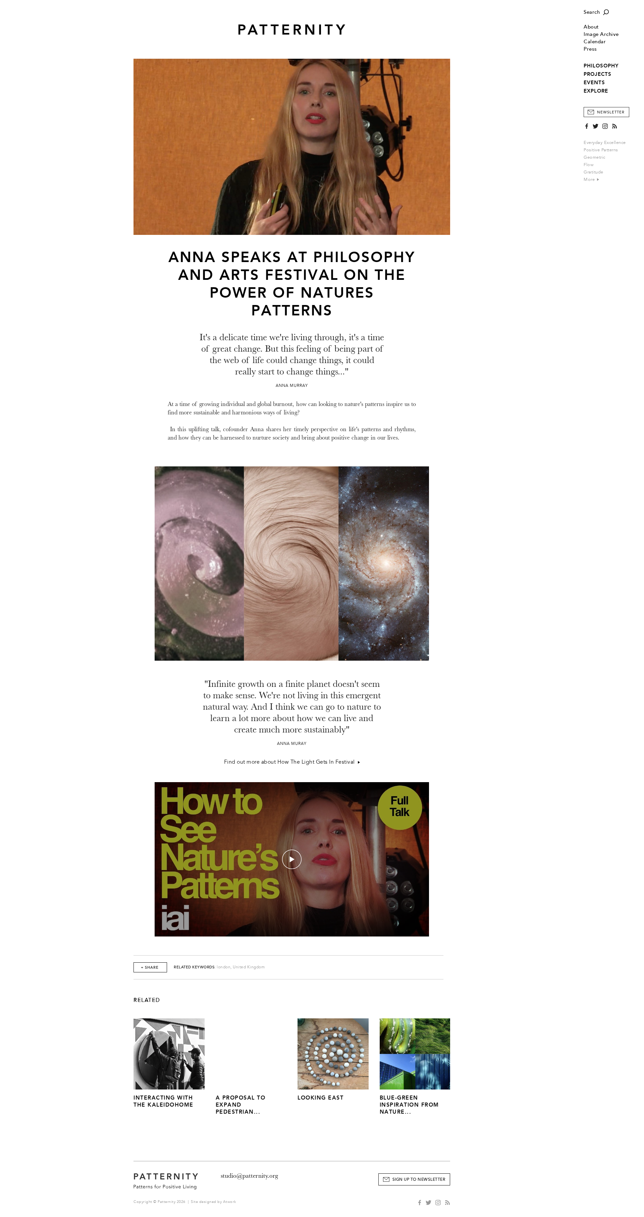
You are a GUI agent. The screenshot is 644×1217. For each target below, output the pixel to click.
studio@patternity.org (249, 1175)
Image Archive (601, 34)
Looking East (320, 1098)
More (590, 179)
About (591, 27)
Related (146, 1000)
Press (590, 49)
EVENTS (594, 83)
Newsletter (611, 112)
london (223, 967)
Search (592, 12)
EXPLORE (596, 91)
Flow (588, 164)
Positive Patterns (601, 150)
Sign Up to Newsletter (418, 1179)
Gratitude (593, 172)
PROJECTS (597, 74)
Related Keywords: (195, 967)
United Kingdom (249, 967)
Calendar (595, 42)
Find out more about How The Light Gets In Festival (291, 762)
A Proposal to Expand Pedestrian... (241, 1105)
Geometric (594, 157)
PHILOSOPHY (601, 66)
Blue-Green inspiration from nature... (409, 1105)
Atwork (229, 1202)
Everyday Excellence (605, 142)
